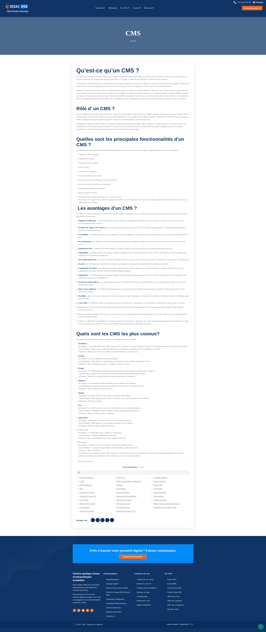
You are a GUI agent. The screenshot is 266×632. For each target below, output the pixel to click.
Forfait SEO (171, 579)
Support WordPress (144, 605)
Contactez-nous (251, 8)
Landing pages (142, 596)
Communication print (87, 493)
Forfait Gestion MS (174, 592)
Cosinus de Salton (160, 500)
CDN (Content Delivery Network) (128, 481)
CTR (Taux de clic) (123, 507)
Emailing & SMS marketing (116, 603)
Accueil (133, 41)
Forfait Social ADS (174, 588)
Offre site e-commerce (175, 605)
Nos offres (169, 574)
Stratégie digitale (112, 584)
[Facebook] (74, 610)
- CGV (191, 624)
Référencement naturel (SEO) (117, 588)
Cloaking (119, 485)
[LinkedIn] (87, 610)
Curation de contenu (86, 511)
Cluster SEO (157, 485)
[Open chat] (261, 627)
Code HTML (120, 489)
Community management (115, 599)
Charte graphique (85, 485)
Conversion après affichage (126, 496)
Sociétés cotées (173, 609)
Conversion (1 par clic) (87, 496)
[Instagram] (78, 610)
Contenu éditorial (159, 493)
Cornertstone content (124, 500)
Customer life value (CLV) (126, 511)
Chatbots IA (110, 616)
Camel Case (120, 478)
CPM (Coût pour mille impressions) (166, 504)
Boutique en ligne (143, 592)
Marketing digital (110, 574)
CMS (81, 489)
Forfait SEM (171, 584)
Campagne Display (160, 478)
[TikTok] (92, 610)
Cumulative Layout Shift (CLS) (164, 507)
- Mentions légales (172, 624)
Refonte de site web (144, 584)
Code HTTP (157, 489)
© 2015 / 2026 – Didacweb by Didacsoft (89, 624)
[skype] (112, 520)
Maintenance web (143, 601)
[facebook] (93, 520)
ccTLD (81, 481)
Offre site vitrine (173, 596)
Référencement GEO (113, 612)
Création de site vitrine (145, 579)
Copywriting (83, 500)
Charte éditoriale (159, 481)
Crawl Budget (84, 507)
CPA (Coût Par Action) (87, 504)
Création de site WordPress (147, 588)
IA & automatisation (113, 608)
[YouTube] (83, 610)
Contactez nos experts (133, 556)
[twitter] (98, 520)
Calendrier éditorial (86, 478)
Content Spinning (122, 493)
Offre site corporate (174, 601)
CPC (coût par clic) (123, 504)
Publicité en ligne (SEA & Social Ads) (118, 593)
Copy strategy (158, 496)
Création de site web (142, 574)
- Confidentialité (183, 624)
